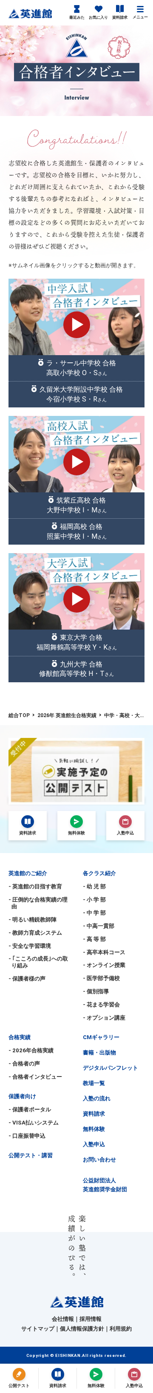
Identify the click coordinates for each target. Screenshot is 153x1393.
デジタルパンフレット (110, 1068)
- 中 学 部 (94, 913)
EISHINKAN (67, 1355)
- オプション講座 (104, 1017)
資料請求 (120, 17)
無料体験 (94, 1129)
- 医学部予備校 (101, 978)
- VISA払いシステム (33, 1122)
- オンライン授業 (104, 965)
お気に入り (98, 17)
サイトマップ (37, 1328)
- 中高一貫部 (98, 926)
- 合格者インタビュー (35, 1077)
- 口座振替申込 (26, 1136)
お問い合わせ (99, 1159)
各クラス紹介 (99, 873)
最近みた (77, 17)
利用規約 (121, 1328)
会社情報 (63, 1319)
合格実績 (19, 1037)
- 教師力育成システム (35, 933)
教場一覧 (94, 1083)
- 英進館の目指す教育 (35, 886)
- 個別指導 (96, 991)
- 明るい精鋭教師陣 (32, 919)
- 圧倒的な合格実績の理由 (38, 903)
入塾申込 (94, 1144)
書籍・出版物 (99, 1052)
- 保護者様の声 (26, 978)
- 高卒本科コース (104, 952)
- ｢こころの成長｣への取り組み (38, 962)
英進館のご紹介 (27, 873)
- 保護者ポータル (29, 1109)
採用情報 (90, 1319)
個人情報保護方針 (82, 1328)
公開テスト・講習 (30, 1155)
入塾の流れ (96, 1098)
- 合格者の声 (24, 1063)
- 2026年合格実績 (31, 1050)
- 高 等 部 (94, 939)
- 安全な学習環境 (29, 946)
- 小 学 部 (94, 899)
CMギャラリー (101, 1037)
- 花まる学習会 (101, 1004)
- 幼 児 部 (94, 886)
